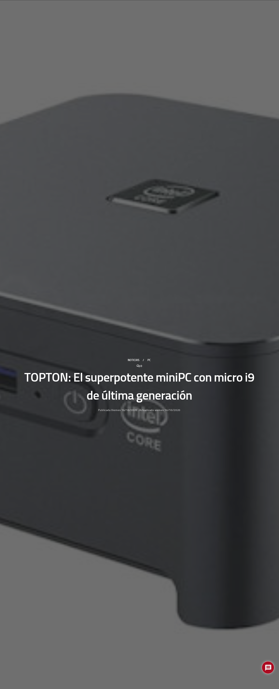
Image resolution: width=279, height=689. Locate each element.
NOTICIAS (133, 360)
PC (149, 360)
